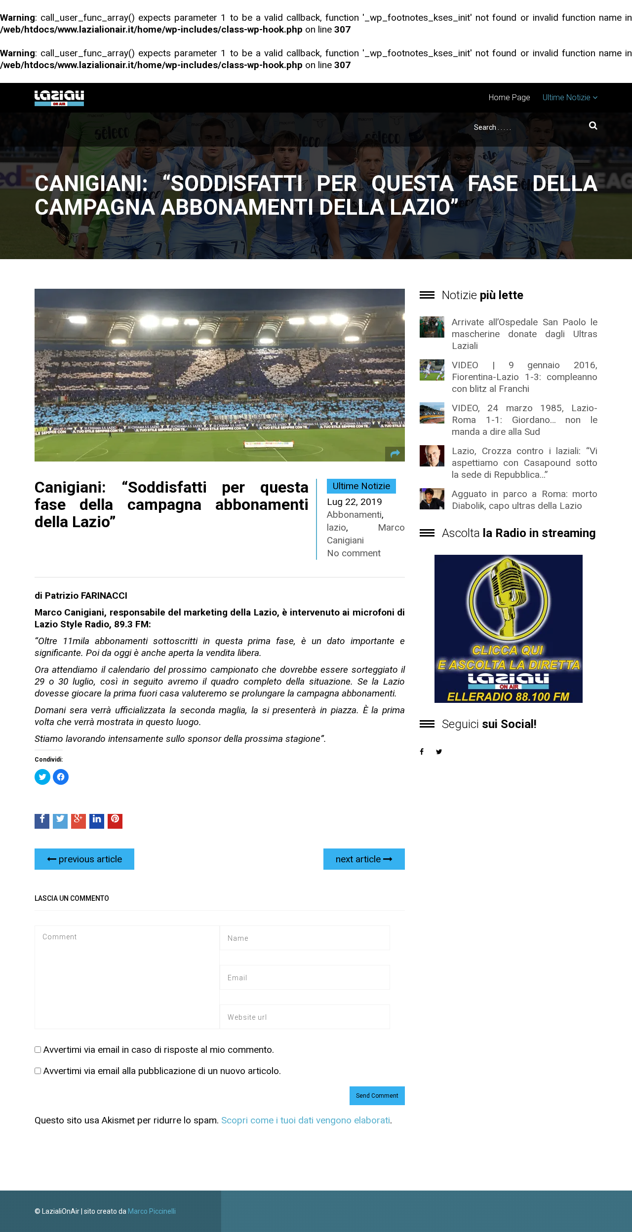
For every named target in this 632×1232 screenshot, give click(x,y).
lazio (336, 527)
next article (359, 859)
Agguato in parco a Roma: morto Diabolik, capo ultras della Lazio (524, 499)
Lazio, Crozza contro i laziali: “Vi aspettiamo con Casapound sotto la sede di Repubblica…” (524, 462)
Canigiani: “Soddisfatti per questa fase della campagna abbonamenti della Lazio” (172, 504)
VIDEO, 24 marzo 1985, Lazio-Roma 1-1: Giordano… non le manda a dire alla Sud (524, 419)
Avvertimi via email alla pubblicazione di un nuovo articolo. (162, 1071)
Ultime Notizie (567, 97)
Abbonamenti (354, 514)
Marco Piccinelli (152, 1211)
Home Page (509, 97)
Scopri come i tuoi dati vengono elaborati (305, 1120)
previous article (89, 859)
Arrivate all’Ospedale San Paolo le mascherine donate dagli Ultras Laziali (524, 333)
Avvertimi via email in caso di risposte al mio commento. (158, 1049)
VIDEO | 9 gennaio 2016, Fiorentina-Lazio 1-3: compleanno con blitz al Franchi (524, 376)
